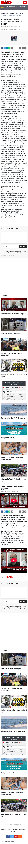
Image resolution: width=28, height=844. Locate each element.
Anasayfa (5, 13)
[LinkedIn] (7, 48)
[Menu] (25, 2)
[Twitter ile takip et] (12, 836)
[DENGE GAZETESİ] (6, 2)
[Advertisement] (14, 277)
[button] (20, 48)
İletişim (15, 829)
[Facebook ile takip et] (8, 836)
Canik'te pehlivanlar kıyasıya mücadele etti (16, 7)
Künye (9, 829)
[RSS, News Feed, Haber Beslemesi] (20, 836)
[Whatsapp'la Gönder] (9, 48)
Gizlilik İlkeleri (22, 829)
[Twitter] (5, 48)
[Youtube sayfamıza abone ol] (16, 836)
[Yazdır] (12, 48)
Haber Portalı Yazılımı (9, 841)
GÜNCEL (12, 13)
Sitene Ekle (13, 831)
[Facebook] (2, 48)
